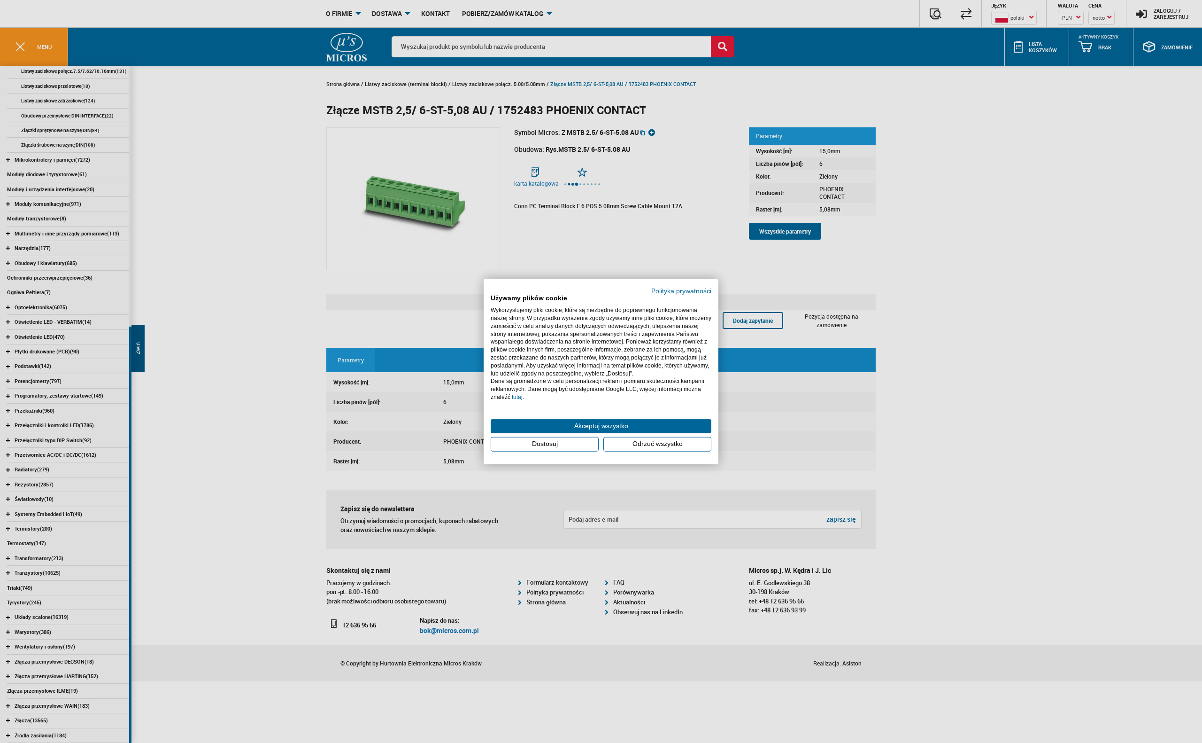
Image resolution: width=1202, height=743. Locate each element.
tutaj (517, 397)
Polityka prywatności (681, 290)
